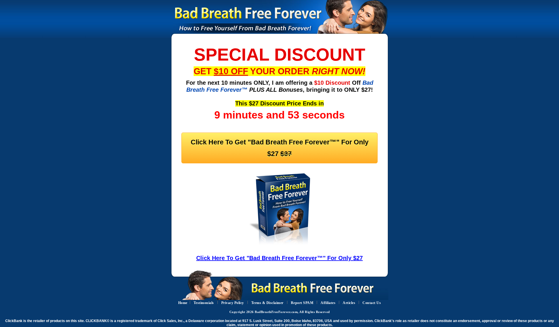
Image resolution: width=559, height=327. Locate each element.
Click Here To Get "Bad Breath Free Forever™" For (280, 148)
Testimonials (204, 303)
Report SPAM (302, 303)
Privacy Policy (232, 303)
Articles (349, 303)
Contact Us (371, 303)
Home (182, 303)
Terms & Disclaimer (267, 303)
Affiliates (328, 303)
